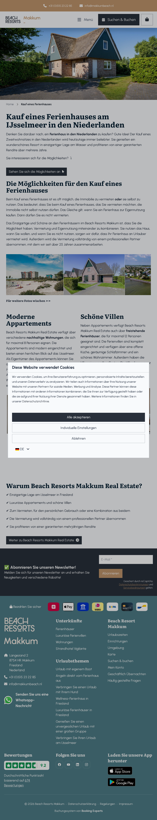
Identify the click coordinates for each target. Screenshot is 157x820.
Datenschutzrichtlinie (35, 401)
